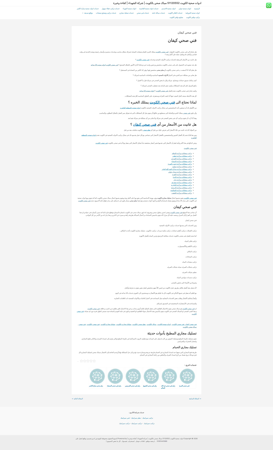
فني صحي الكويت (112, 65)
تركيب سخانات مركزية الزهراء (182, 161)
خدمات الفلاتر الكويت (175, 13)
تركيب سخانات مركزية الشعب (182, 193)
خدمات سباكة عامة (158, 13)
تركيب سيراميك (147, 418)
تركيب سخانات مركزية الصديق (181, 159)
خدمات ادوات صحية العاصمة (148, 9)
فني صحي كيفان (144, 124)
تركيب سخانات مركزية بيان (183, 180)
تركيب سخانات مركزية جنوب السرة (180, 164)
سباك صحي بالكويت (190, 327)
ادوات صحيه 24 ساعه (98, 65)
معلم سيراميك (136, 418)
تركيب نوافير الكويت (193, 17)
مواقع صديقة (88, 13)
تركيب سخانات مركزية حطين (182, 156)
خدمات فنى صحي (143, 13)
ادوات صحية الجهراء (129, 9)
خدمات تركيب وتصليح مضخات (106, 13)
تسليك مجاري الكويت (108, 324)
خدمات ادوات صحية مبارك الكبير (88, 9)
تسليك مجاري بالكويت (123, 324)
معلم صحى (146, 130)
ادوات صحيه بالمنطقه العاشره (130, 108)
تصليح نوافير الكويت (176, 17)
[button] (83, 13)
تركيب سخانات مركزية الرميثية (181, 188)
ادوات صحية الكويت (164, 324)
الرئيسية (197, 9)
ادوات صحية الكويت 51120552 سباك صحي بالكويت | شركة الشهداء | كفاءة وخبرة (157, 3)
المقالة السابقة (195, 398)
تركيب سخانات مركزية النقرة (182, 174)
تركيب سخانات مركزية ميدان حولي (180, 172)
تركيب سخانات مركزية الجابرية (181, 185)
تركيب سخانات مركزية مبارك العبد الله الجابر (177, 169)
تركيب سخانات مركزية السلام (182, 153)
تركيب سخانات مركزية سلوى (182, 167)
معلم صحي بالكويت (139, 324)
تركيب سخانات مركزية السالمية (181, 190)
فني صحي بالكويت (162, 52)
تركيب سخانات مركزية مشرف (181, 182)
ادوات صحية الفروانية (193, 13)
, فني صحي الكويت (178, 324)
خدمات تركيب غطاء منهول (111, 9)
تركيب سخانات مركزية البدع (182, 177)
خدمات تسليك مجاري (126, 13)
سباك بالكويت (151, 324)
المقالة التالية (77, 398)
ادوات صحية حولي (185, 9)
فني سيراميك (125, 418)
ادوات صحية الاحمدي (169, 9)
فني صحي (186, 113)
